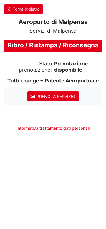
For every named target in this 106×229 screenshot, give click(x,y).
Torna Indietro (25, 8)
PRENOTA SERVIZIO (55, 96)
